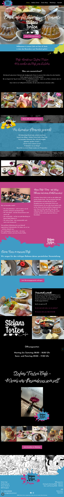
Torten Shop (44, 2)
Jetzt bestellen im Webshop (32, 447)
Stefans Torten (35, 2)
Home (28, 2)
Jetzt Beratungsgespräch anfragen (32, 280)
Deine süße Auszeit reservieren (32, 119)
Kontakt (60, 2)
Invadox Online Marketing (42, 495)
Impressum (60, 492)
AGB (62, 489)
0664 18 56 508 (51, 312)
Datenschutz (59, 491)
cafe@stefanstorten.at (11, 493)
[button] (3, 494)
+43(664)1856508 (7, 491)
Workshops (53, 2)
